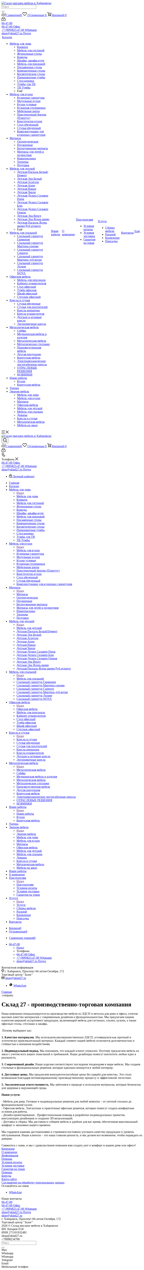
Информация (10, 1155)
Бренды (6, 1175)
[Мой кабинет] (3, 19)
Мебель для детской (29, 628)
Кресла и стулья (26, 739)
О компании (9, 1152)
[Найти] (3, 11)
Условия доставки (13, 1165)
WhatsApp (20, 985)
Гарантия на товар (13, 1169)
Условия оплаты (12, 1162)
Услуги (21, 904)
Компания (8, 1148)
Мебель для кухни (28, 550)
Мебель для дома (27, 496)
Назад (20, 492)
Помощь (7, 1158)
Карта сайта (9, 1179)
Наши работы (25, 813)
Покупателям (25, 884)
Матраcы (22, 594)
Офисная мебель (27, 709)
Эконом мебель (26, 834)
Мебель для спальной (30, 678)
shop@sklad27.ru (15, 978)
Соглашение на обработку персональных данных (33, 1182)
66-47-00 (7, 23)
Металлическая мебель (31, 769)
